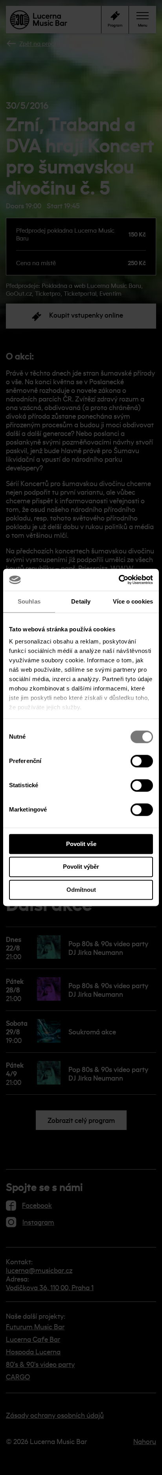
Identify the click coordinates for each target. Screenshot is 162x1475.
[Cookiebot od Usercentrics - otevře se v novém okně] (118, 580)
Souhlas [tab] (29, 601)
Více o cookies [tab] (133, 601)
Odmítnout (81, 889)
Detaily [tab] (80, 601)
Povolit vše (81, 844)
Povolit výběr (81, 867)
